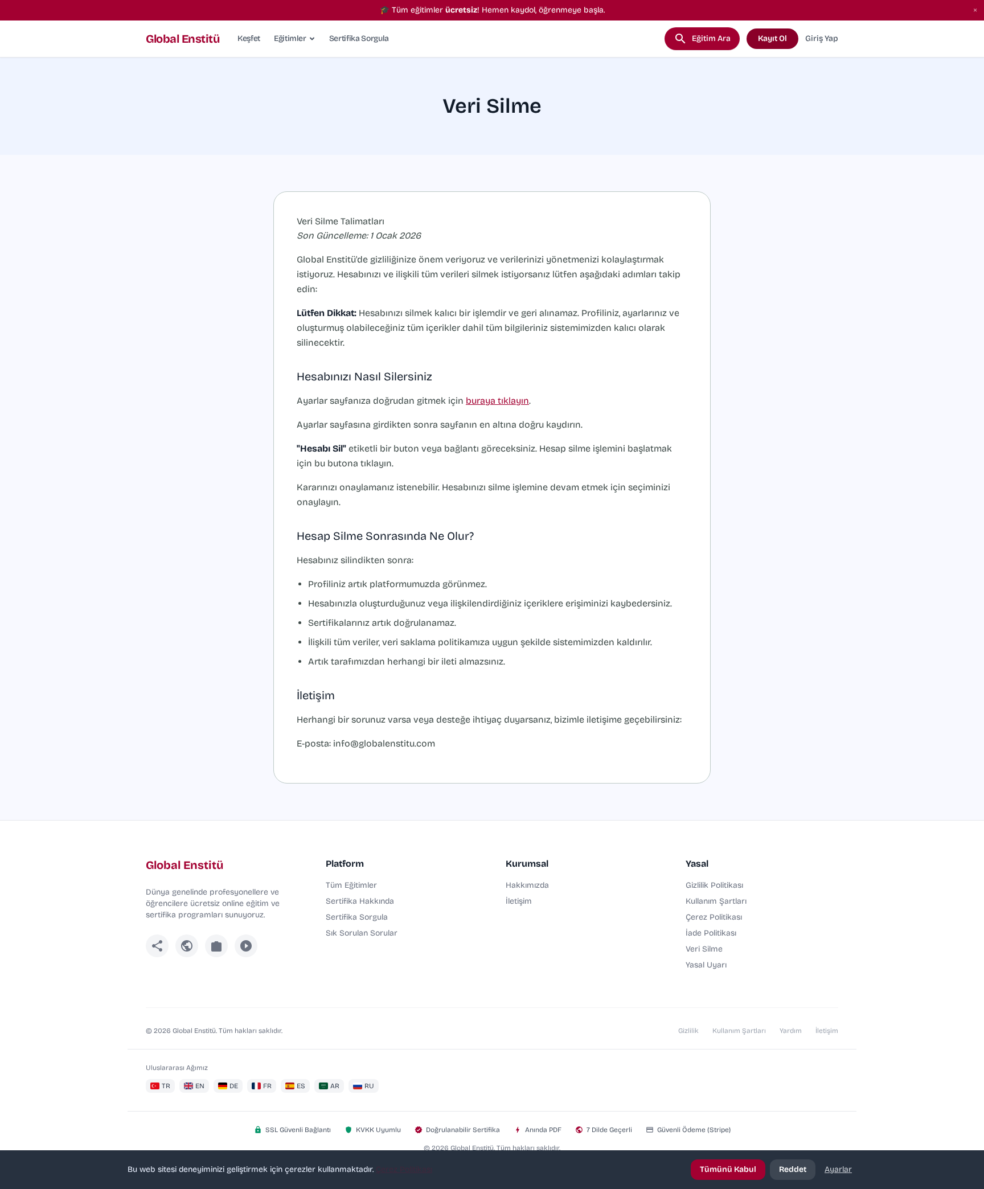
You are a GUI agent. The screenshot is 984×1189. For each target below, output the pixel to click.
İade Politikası (711, 933)
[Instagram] (216, 945)
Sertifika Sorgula (359, 38)
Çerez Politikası (714, 917)
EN (199, 1086)
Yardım (791, 1031)
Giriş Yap (821, 38)
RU (369, 1086)
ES (301, 1086)
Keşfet (248, 38)
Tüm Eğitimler (351, 885)
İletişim (519, 901)
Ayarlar (838, 1169)
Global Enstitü (182, 39)
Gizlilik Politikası (714, 885)
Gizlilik (688, 1031)
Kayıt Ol (772, 38)
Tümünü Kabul (728, 1169)
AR (334, 1086)
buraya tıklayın (497, 400)
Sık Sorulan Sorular (361, 933)
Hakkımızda (527, 885)
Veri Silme (704, 949)
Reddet (792, 1169)
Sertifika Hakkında (360, 901)
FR (267, 1086)
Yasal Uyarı (706, 965)
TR (166, 1086)
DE (233, 1086)
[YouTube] (246, 945)
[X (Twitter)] (186, 945)
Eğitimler (290, 38)
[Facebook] (157, 945)
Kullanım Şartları (716, 901)
